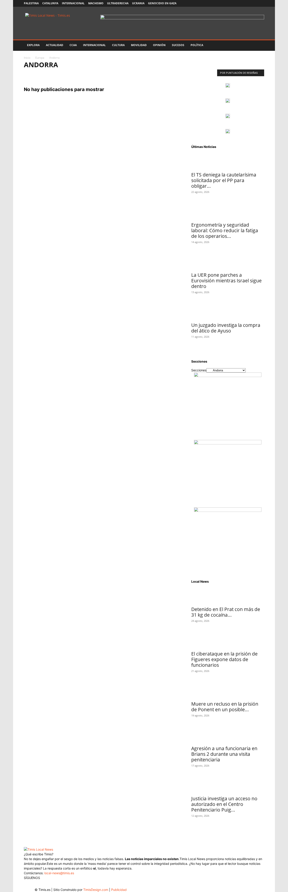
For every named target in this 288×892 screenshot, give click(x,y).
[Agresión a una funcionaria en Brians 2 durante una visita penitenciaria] (227, 735)
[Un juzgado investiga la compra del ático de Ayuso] (227, 311)
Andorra (66, 74)
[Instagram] (238, 3)
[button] (258, 45)
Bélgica (97, 74)
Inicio (27, 58)
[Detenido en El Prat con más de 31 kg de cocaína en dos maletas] (227, 596)
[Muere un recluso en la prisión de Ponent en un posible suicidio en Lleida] (227, 690)
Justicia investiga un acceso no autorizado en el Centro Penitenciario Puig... (224, 804)
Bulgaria (134, 74)
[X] (246, 3)
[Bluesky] (260, 3)
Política (197, 45)
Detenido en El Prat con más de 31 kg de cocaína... (225, 612)
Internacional (73, 3)
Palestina (31, 3)
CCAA (73, 45)
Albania (31, 74)
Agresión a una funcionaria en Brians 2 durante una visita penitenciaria (224, 754)
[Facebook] (231, 3)
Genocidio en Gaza (162, 3)
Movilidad (139, 45)
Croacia (151, 74)
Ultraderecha (117, 3)
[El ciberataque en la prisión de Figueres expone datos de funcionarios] (227, 640)
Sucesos (178, 45)
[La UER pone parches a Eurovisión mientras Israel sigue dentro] (227, 261)
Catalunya (50, 3)
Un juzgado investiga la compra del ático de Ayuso (225, 328)
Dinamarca (169, 74)
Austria (82, 74)
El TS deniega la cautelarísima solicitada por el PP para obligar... (223, 180)
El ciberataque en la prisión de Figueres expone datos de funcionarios (224, 659)
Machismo (96, 3)
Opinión (159, 45)
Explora (33, 45)
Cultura (118, 45)
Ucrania (138, 3)
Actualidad (54, 45)
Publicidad (119, 890)
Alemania (48, 74)
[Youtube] (253, 3)
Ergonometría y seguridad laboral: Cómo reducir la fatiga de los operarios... (224, 230)
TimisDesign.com (96, 890)
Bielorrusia (115, 74)
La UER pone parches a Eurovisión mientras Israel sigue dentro (226, 280)
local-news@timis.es (59, 873)
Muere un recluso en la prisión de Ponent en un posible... (224, 707)
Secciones (198, 370)
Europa (39, 58)
